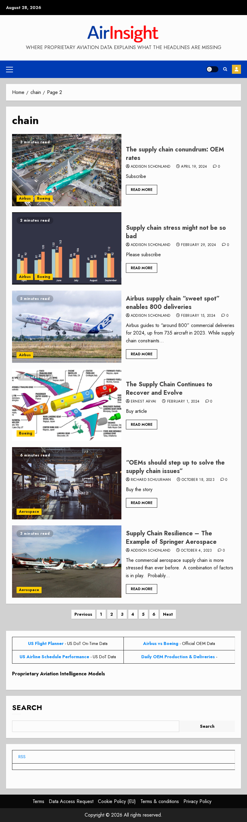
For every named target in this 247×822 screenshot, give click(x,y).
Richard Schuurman (151, 480)
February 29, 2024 (198, 245)
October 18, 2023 (198, 480)
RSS (22, 757)
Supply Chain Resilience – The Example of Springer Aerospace (171, 537)
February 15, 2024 (198, 315)
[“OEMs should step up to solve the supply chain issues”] (66, 483)
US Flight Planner (46, 643)
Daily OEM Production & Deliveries (178, 657)
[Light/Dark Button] (212, 69)
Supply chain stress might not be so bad (176, 232)
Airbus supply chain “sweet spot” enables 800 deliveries (173, 302)
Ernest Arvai (143, 401)
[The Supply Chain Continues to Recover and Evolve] (66, 405)
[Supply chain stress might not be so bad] (66, 248)
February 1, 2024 (183, 401)
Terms (38, 801)
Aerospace (29, 511)
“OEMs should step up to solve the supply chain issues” (175, 466)
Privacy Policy (197, 801)
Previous (83, 614)
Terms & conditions (159, 801)
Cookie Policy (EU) (117, 801)
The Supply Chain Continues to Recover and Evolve (169, 388)
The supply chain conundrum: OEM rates (175, 153)
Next (168, 614)
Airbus (25, 198)
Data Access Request (71, 801)
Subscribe (236, 69)
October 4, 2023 (196, 550)
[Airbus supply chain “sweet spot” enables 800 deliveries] (66, 327)
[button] (9, 69)
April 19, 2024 (194, 166)
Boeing (43, 198)
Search (27, 707)
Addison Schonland (150, 166)
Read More (141, 189)
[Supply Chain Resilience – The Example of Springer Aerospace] (66, 561)
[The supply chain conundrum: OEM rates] (66, 170)
